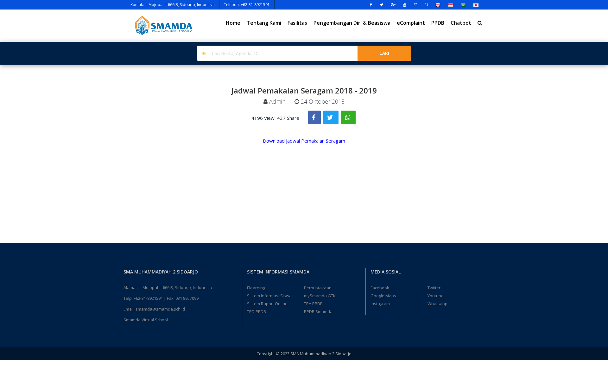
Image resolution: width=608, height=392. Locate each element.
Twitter (434, 288)
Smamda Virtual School (146, 320)
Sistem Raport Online (267, 303)
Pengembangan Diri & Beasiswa (352, 22)
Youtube (436, 296)
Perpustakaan (318, 288)
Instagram (380, 303)
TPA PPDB (313, 303)
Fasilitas (297, 22)
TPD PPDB (256, 311)
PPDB (437, 22)
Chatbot (461, 22)
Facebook (379, 288)
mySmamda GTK (320, 296)
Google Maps (383, 296)
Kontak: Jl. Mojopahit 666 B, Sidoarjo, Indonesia (172, 4)
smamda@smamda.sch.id (160, 309)
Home (233, 22)
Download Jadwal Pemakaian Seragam (304, 141)
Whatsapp (437, 303)
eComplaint (411, 22)
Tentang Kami (264, 22)
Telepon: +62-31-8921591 (247, 4)
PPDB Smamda (318, 311)
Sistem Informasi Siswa (269, 296)
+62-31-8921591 (148, 298)
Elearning (256, 288)
